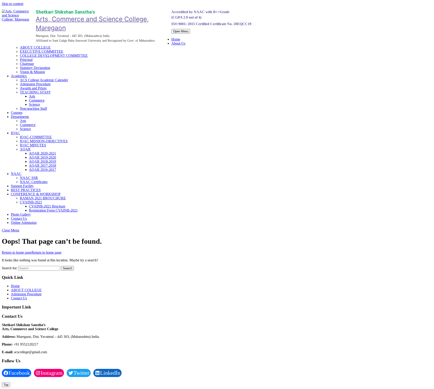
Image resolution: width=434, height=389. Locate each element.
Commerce (37, 100)
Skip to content (12, 4)
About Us (178, 43)
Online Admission (24, 222)
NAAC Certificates (33, 182)
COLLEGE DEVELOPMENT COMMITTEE (54, 55)
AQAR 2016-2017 (42, 170)
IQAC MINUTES (33, 145)
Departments (20, 117)
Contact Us (19, 218)
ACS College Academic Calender (44, 80)
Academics (19, 76)
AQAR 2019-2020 (42, 157)
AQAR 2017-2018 (42, 165)
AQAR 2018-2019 (42, 161)
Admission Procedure (35, 84)
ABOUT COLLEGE (35, 47)
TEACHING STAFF (35, 92)
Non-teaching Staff (33, 108)
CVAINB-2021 (31, 202)
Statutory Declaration (35, 68)
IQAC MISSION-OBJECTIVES (44, 141)
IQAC (15, 133)
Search (67, 268)
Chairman (27, 64)
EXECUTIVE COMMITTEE (41, 51)
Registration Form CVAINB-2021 (53, 210)
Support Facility (22, 186)
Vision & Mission (32, 72)
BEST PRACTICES (26, 190)
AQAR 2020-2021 (42, 153)
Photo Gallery (21, 214)
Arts (32, 96)
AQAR (25, 149)
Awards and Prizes (33, 88)
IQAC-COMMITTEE (36, 137)
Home (175, 39)
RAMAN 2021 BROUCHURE (43, 198)
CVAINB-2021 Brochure (47, 206)
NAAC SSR (29, 178)
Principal (26, 60)
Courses (16, 113)
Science (34, 104)
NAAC (16, 174)
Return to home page (31, 252)
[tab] (180, 31)
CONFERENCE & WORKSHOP (36, 194)
